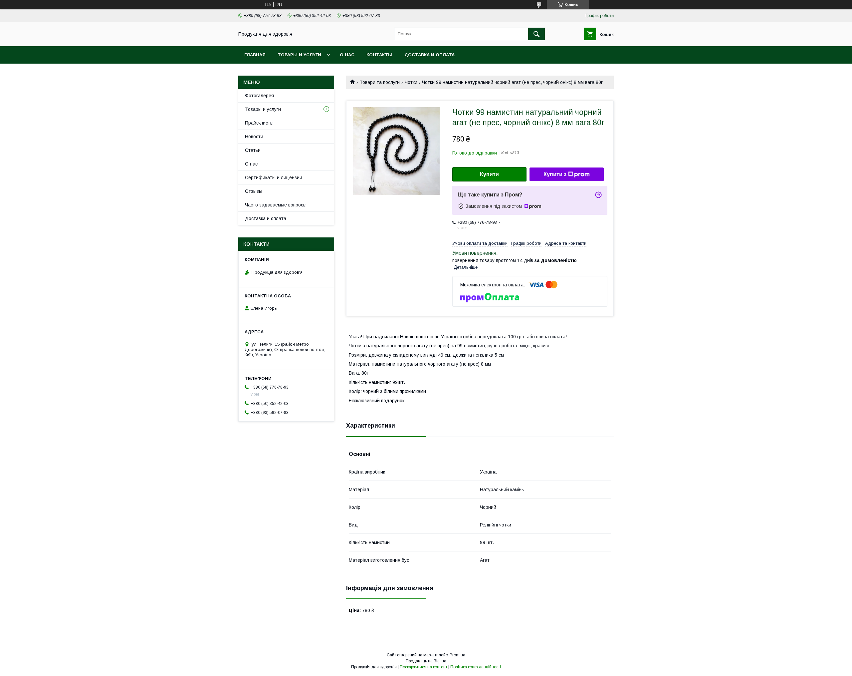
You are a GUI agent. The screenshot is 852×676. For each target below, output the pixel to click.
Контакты (379, 54)
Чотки (411, 82)
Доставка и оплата (429, 54)
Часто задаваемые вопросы (276, 204)
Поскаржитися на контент (423, 667)
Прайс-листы (259, 123)
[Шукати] (536, 34)
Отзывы (253, 191)
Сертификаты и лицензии (273, 177)
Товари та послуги (379, 82)
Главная (255, 54)
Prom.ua (457, 655)
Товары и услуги (299, 54)
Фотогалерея (259, 95)
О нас (347, 54)
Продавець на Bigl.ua (426, 661)
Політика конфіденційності (475, 667)
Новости (254, 136)
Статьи (253, 150)
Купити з (554, 174)
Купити (489, 174)
